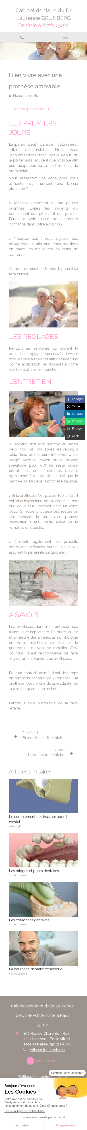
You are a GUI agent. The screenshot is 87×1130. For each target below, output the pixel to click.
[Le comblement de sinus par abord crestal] (43, 796)
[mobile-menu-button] (65, 37)
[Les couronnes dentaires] (43, 899)
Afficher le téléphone (47, 1049)
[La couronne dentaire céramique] (43, 948)
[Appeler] (22, 37)
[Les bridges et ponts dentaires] (43, 850)
